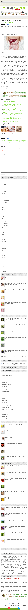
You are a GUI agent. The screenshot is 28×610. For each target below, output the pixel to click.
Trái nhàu (17, 573)
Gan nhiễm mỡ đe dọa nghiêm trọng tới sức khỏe (12, 113)
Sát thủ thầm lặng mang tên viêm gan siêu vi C (12, 118)
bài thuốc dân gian (7, 140)
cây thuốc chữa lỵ (6, 560)
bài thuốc (2, 140)
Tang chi (19, 565)
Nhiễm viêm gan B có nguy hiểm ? (9, 105)
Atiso (2, 556)
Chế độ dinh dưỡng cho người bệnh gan (10, 121)
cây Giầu (14, 559)
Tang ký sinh (8, 567)
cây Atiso (11, 559)
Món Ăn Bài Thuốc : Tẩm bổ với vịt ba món (14, 491)
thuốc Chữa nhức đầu (12, 570)
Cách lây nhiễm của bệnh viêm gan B (10, 108)
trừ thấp (20, 573)
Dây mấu (20, 562)
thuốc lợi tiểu (5, 573)
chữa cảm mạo (9, 558)
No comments (11, 22)
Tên (2, 150)
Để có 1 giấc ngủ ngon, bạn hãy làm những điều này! (16, 309)
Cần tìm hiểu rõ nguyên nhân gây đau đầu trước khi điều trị (16, 431)
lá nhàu (13, 564)
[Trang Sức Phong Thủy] (14, 97)
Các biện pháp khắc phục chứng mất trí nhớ (15, 456)
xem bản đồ (12, 591)
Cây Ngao (18, 559)
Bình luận (2, 163)
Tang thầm (15, 567)
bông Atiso (5, 556)
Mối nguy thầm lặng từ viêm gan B (9, 109)
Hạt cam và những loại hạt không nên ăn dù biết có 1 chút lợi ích (16, 508)
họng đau (9, 564)
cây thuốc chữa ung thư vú (13, 562)
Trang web (2, 159)
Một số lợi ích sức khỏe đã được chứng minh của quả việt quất (16, 351)
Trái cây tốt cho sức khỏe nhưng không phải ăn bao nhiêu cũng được (15, 473)
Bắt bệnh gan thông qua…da (8, 117)
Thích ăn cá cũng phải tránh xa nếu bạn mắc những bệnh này (15, 540)
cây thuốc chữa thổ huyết (18, 561)
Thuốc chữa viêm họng (19, 572)
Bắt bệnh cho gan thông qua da (9, 114)
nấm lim (25, 564)
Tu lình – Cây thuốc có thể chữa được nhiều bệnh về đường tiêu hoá (16, 319)
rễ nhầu (6, 565)
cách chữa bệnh (19, 141)
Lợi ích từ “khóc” (9, 437)
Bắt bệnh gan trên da (7, 116)
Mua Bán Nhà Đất (7, 360)
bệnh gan (20, 140)
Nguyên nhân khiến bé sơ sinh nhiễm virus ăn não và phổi (15, 514)
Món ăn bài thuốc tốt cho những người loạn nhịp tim (16, 485)
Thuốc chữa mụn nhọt (13, 569)
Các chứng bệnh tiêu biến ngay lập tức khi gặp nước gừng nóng (15, 290)
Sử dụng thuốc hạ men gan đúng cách (13, 443)
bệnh (1, 62)
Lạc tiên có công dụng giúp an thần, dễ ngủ (15, 324)
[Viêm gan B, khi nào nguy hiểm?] (14, 43)
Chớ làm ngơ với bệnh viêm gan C (9, 101)
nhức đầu (21, 564)
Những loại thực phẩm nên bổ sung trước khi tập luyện (16, 297)
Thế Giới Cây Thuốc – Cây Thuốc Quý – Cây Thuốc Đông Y (15, 605)
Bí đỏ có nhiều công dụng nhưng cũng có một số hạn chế (16, 498)
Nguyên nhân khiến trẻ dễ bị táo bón (13, 450)
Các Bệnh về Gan (4, 22)
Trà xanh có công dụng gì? (11, 331)
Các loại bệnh (7, 141)
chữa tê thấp (5, 559)
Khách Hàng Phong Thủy (9, 367)
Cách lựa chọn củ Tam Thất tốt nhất (13, 343)
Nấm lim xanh (3, 565)
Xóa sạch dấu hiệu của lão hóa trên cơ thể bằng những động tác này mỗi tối (16, 284)
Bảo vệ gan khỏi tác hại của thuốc (9, 119)
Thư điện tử (3, 154)
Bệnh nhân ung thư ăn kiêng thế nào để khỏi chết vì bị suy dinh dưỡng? (16, 303)
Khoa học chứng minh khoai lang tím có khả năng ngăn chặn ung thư (15, 527)
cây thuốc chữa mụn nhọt (15, 560)
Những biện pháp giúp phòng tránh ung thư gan (12, 104)
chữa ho (16, 558)
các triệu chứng (13, 141)
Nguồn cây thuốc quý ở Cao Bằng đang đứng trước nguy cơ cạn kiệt (15, 520)
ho (23, 562)
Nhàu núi (16, 564)
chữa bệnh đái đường (15, 556)
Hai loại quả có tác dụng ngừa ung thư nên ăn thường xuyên (15, 479)
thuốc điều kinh (12, 573)
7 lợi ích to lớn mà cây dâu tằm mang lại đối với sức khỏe (15, 338)
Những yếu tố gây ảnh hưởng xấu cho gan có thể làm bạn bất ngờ (16, 277)
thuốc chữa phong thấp (19, 571)
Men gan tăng (5, 71)
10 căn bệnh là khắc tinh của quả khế (13, 532)
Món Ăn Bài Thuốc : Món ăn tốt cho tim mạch (15, 465)
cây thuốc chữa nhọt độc (10, 561)
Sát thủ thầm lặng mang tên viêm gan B (10, 106)
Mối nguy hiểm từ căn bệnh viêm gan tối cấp (11, 102)
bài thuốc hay (13, 140)
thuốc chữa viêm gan (11, 572)
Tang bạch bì (12, 565)
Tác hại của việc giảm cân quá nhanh (13, 424)
